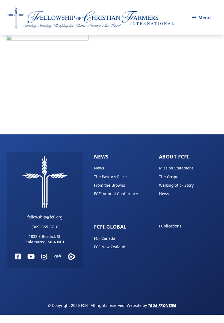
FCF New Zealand (109, 246)
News (101, 156)
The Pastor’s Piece (110, 176)
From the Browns (109, 185)
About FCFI (174, 156)
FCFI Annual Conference (116, 193)
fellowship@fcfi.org (45, 217)
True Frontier (162, 305)
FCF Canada (104, 238)
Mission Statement (176, 168)
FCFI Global (110, 226)
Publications (170, 226)
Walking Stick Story (176, 185)
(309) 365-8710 (45, 226)
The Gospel (169, 176)
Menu (204, 18)
